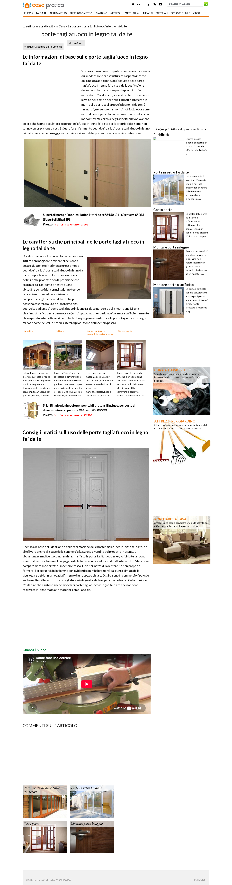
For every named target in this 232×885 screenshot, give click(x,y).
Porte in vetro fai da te (86, 788)
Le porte (73, 26)
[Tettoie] (69, 355)
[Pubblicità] (169, 152)
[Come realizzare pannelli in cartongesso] (101, 355)
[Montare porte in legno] (92, 837)
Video (196, 13)
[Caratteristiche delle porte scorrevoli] (45, 801)
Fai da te (41, 13)
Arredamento (58, 13)
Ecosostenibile (180, 13)
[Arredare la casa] (181, 539)
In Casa (28, 13)
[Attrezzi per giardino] (181, 441)
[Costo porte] (132, 355)
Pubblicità (199, 880)
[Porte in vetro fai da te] (92, 801)
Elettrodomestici (81, 13)
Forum (137, 4)
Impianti (147, 13)
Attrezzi (115, 13)
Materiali (162, 13)
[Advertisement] (62, 22)
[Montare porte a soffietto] (169, 302)
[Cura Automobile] (181, 390)
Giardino (101, 13)
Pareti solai (131, 13)
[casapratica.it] (43, 5)
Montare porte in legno (87, 824)
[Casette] (38, 355)
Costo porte (31, 824)
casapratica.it (43, 26)
